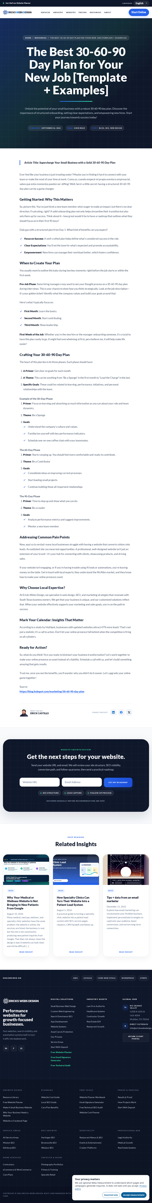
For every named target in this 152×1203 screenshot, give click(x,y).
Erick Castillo (39, 713)
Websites (71, 12)
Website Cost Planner (90, 1112)
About (107, 12)
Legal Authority (125, 1137)
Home (28, 38)
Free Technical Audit (61, 1065)
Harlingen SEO (48, 1137)
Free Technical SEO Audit (91, 1107)
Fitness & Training (49, 1169)
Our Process (56, 1037)
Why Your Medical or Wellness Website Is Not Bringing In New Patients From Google (22, 903)
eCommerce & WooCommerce (17, 1169)
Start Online (139, 12)
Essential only (111, 1195)
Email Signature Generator (92, 1102)
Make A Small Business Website (17, 1107)
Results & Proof (125, 1097)
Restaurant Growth (95, 1026)
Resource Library (11, 1097)
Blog (101, 128)
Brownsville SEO (49, 1142)
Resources (95, 12)
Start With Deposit (59, 1047)
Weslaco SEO (47, 1147)
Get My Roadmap (118, 782)
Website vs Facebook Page (15, 1120)
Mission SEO (9, 1142)
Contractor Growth (96, 1016)
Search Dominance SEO (61, 1016)
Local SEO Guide (48, 1102)
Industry (58, 12)
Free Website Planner (61, 1052)
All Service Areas (11, 1137)
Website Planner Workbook (92, 1097)
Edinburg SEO (9, 1147)
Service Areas (57, 1042)
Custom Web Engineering (62, 1011)
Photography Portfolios (52, 1164)
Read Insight (26, 952)
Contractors (8, 1164)
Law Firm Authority (96, 1006)
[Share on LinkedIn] (113, 712)
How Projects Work (127, 1102)
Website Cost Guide (50, 1097)
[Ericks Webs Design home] (20, 12)
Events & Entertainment (90, 1142)
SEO (107, 128)
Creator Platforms (88, 1147)
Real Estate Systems (127, 1147)
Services (45, 12)
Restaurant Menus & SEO (91, 1137)
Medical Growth (125, 1142)
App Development (59, 1021)
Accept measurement (133, 1195)
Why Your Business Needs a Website (15, 1114)
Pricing (83, 12)
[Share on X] (129, 712)
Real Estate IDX (94, 1021)
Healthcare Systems (96, 1011)
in (6, 1048)
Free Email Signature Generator (61, 1059)
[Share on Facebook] (121, 712)
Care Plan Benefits (49, 1107)
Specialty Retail (48, 1174)
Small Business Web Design (63, 1006)
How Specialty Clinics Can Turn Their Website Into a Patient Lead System (73, 901)
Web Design (116, 128)
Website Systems (58, 1026)
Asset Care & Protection (62, 1031)
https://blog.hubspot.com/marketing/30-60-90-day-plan (52, 691)
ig (21, 1048)
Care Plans (8, 1174)
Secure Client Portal (136, 1037)
